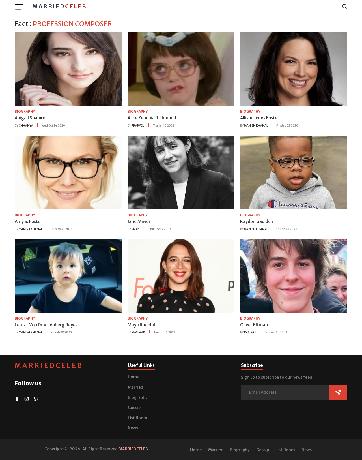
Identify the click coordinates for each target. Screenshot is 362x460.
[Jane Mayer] (181, 172)
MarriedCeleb (49, 365)
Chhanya (26, 125)
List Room (137, 417)
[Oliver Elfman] (293, 275)
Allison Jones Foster (259, 118)
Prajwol (138, 125)
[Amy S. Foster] (68, 172)
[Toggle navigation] (21, 6)
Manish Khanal (256, 125)
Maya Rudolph (142, 325)
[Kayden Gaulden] (293, 172)
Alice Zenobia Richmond (152, 118)
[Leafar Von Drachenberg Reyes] (68, 275)
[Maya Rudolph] (181, 275)
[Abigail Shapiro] (68, 68)
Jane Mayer (139, 221)
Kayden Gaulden (256, 221)
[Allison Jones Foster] (293, 68)
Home (133, 377)
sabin (136, 229)
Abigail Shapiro (30, 118)
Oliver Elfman (254, 325)
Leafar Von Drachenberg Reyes (46, 325)
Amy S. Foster (28, 221)
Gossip (134, 407)
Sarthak (138, 332)
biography (25, 111)
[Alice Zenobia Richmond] (181, 68)
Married (59, 6)
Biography (138, 397)
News (133, 428)
